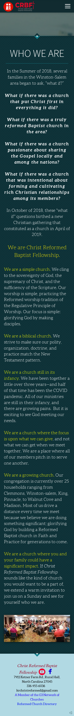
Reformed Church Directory (37, 704)
